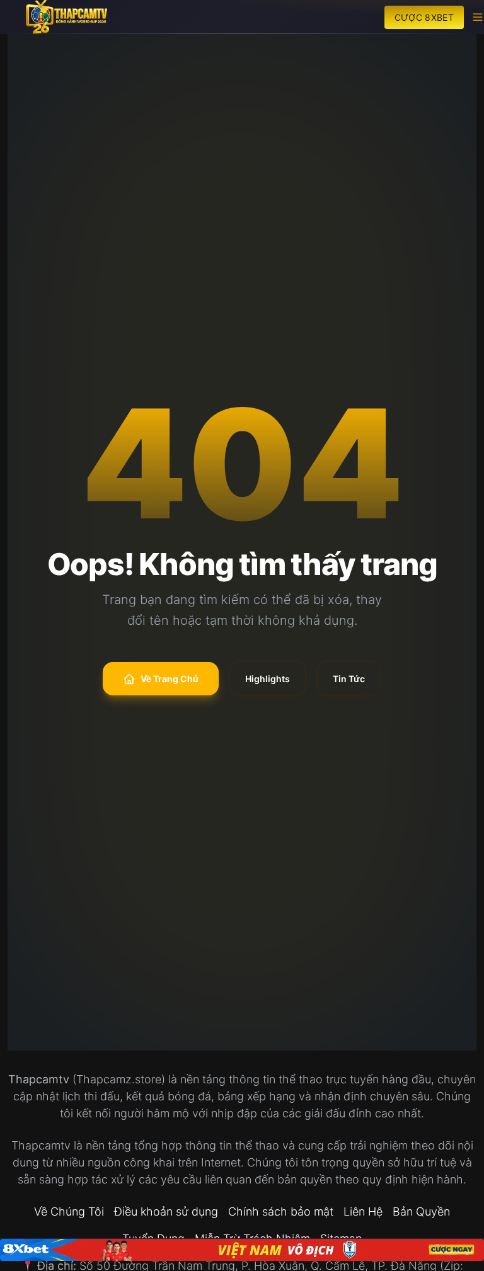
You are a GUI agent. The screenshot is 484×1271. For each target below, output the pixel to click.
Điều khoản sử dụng (166, 1211)
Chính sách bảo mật (280, 1211)
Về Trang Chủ (170, 678)
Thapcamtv (38, 1079)
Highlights (267, 678)
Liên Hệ (363, 1211)
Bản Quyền (421, 1211)
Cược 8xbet (424, 17)
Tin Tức (349, 678)
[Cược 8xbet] (242, 1250)
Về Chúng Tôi (69, 1211)
